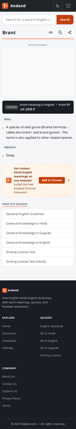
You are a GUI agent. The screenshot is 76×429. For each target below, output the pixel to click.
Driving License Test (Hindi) (26, 261)
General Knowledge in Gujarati (28, 233)
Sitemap (7, 348)
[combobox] (30, 19)
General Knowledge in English (28, 242)
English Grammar (51, 326)
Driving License (50, 355)
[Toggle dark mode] (57, 6)
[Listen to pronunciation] (51, 32)
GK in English (49, 341)
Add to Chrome (52, 180)
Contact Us (9, 384)
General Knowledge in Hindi (26, 223)
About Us (8, 376)
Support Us (9, 391)
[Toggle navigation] (68, 6)
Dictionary (9, 333)
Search (65, 19)
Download (9, 341)
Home (6, 326)
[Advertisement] (38, 71)
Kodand (17, 5)
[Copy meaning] (60, 32)
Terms (6, 405)
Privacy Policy (11, 398)
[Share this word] (69, 32)
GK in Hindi (47, 333)
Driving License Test (20, 252)
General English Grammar (25, 214)
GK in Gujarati (49, 348)
